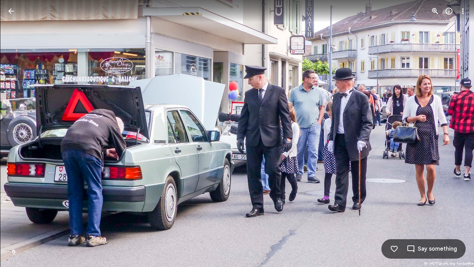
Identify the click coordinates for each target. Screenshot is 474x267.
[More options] (463, 11)
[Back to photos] (11, 11)
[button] (19, 133)
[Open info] (449, 11)
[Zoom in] (435, 11)
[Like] (394, 249)
